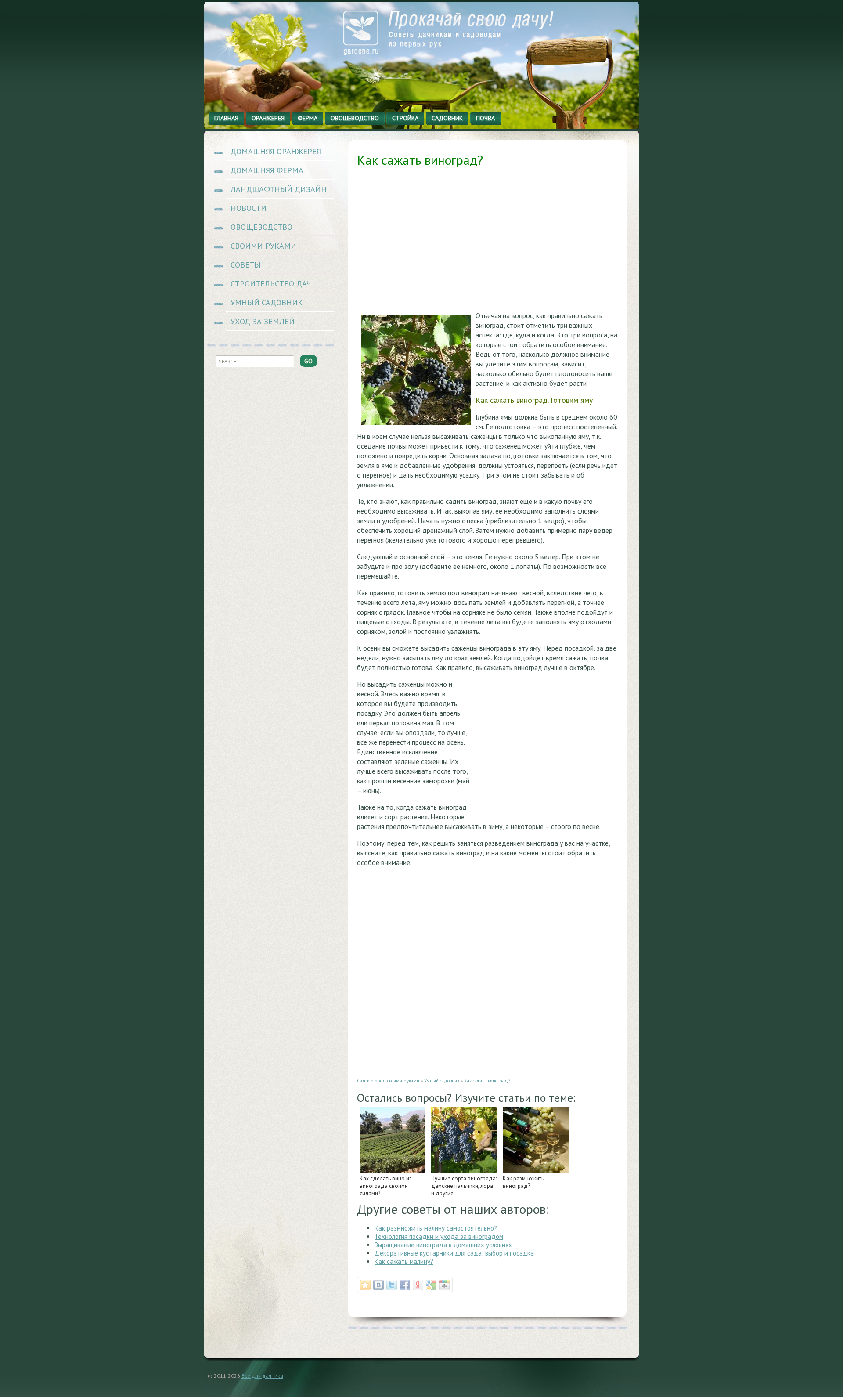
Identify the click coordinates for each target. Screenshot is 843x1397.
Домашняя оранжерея (276, 151)
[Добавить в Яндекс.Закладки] (418, 1285)
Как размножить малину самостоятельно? (436, 1228)
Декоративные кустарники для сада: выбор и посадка (454, 1253)
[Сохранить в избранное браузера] (365, 1285)
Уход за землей (263, 321)
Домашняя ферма (267, 170)
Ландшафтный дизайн (279, 189)
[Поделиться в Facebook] (405, 1285)
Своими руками (263, 246)
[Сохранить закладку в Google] (431, 1285)
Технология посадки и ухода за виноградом (439, 1236)
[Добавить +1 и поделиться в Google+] (444, 1285)
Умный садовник (267, 302)
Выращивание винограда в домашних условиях (443, 1245)
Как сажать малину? (404, 1261)
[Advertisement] (487, 242)
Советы (246, 265)
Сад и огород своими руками (388, 1081)
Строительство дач (271, 284)
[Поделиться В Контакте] (378, 1285)
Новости (249, 208)
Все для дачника (262, 1375)
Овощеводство (261, 227)
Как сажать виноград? (487, 1081)
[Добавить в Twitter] (391, 1285)
